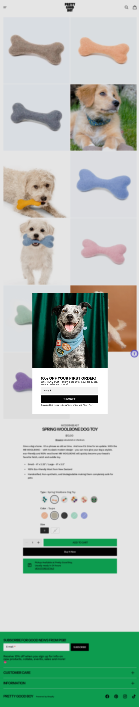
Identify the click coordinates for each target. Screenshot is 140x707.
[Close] (102, 296)
